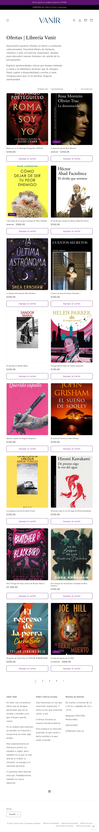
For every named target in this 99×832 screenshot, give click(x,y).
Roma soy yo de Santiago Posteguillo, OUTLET (24, 148)
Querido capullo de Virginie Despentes (21, 438)
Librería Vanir (19, 823)
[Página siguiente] (63, 681)
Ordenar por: (43, 89)
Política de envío (86, 823)
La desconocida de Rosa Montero (63, 148)
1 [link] (35, 680)
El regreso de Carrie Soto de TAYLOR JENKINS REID (27, 658)
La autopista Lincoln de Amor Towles (20, 511)
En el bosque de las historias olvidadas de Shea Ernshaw (69, 585)
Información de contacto (64, 826)
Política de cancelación (84, 826)
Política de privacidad (70, 823)
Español (12, 814)
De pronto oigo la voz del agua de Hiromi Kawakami (71, 511)
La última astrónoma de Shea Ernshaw (21, 293)
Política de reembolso (51, 823)
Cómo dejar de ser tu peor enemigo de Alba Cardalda (26, 221)
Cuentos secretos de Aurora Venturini (65, 293)
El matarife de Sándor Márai (17, 366)
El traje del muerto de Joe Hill (62, 658)
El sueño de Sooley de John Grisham (65, 438)
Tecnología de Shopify (32, 823)
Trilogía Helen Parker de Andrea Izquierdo (67, 366)
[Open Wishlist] (85, 20)
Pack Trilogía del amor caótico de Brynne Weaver (25, 583)
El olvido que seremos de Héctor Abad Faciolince (70, 221)
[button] (8, 20)
